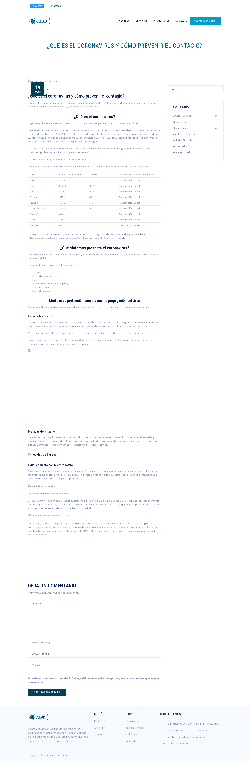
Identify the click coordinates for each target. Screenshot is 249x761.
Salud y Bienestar (183, 140)
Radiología (130, 734)
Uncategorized (181, 152)
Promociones (161, 20)
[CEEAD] (39, 21)
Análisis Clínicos (182, 115)
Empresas (55, 5)
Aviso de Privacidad (175, 743)
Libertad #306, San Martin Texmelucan (192, 723)
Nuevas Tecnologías (205, 21)
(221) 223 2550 (199, 730)
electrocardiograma (184, 134)
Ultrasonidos (180, 146)
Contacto (181, 20)
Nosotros (124, 20)
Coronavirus (179, 121)
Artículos (99, 727)
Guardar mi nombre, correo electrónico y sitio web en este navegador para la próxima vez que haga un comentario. (94, 680)
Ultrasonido (131, 721)
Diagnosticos (180, 128)
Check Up (130, 741)
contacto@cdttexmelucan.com (187, 737)
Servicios (142, 20)
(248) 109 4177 (176, 730)
